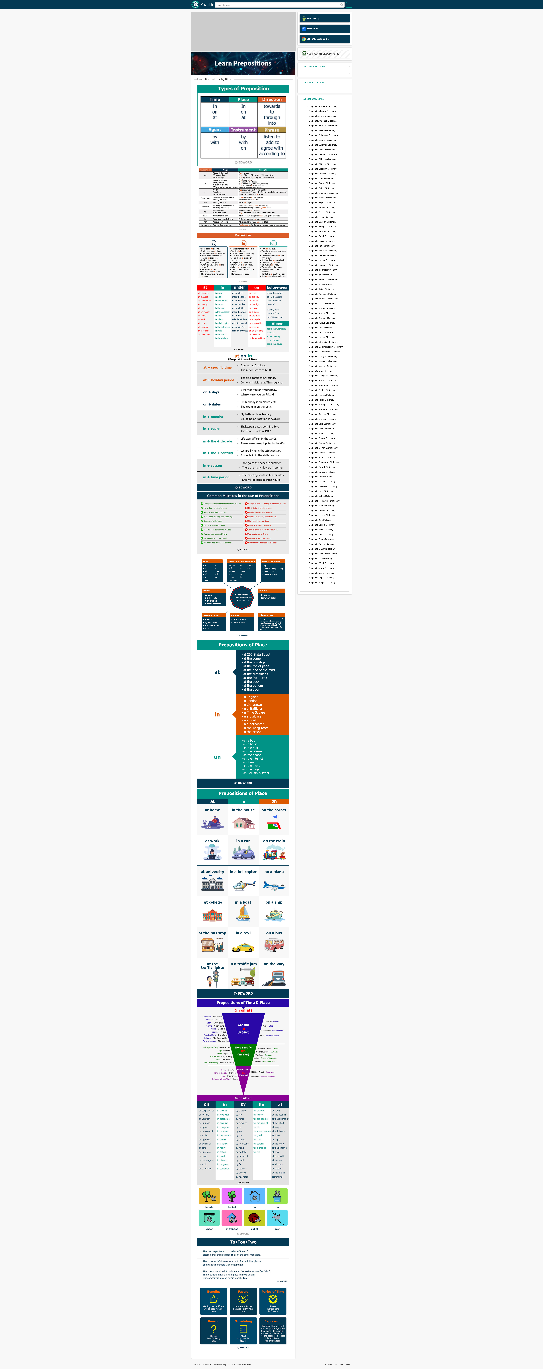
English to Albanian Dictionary (322, 111)
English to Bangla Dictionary (322, 525)
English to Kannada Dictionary (323, 553)
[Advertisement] (243, 31)
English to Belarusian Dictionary (323, 135)
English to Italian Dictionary (321, 289)
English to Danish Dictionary (322, 183)
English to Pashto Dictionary (322, 390)
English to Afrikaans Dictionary (323, 106)
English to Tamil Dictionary (321, 534)
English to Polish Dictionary (321, 400)
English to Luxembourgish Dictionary (326, 347)
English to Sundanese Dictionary (324, 462)
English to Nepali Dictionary (321, 577)
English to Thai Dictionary (320, 558)
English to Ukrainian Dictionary (323, 486)
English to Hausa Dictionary (322, 246)
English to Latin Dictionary (321, 332)
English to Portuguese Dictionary (324, 404)
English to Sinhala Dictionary (322, 438)
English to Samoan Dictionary (322, 419)
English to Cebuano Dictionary (323, 154)
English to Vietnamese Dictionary (324, 501)
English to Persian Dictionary (322, 395)
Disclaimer (339, 1365)
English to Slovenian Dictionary (323, 448)
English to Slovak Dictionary (322, 443)
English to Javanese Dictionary (323, 299)
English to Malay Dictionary (321, 573)
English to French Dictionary (322, 212)
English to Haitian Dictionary (322, 241)
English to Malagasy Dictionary (323, 356)
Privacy (330, 1365)
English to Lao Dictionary (320, 327)
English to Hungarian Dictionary (323, 265)
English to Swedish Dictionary (322, 472)
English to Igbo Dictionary (320, 274)
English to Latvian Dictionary (322, 337)
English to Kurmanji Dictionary (323, 318)
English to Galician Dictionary (322, 222)
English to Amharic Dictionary (322, 116)
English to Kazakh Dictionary (322, 303)
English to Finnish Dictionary (322, 207)
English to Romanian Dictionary (323, 409)
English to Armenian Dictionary (323, 121)
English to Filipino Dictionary (322, 202)
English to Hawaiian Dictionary (323, 250)
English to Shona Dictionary (321, 428)
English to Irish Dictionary (320, 284)
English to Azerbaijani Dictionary (324, 125)
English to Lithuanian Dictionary (323, 342)
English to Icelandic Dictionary (323, 270)
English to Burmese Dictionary (323, 380)
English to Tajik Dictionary (321, 476)
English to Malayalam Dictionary (324, 361)
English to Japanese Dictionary (323, 294)
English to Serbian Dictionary (322, 424)
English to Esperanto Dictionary (323, 193)
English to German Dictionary (322, 231)
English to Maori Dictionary (321, 371)
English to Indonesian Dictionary (324, 279)
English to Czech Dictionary (322, 178)
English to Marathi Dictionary (322, 549)
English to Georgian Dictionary (323, 226)
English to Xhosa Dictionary (321, 505)
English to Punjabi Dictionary (322, 582)
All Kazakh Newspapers (323, 54)
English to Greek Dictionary (321, 236)
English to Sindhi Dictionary (321, 433)
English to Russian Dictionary (322, 414)
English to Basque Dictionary (322, 130)
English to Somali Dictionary (322, 452)
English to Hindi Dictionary (321, 529)
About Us (322, 1365)
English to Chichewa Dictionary (323, 159)
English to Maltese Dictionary (322, 366)
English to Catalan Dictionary (322, 149)
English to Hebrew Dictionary (322, 255)
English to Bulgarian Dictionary (323, 145)
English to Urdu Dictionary (321, 491)
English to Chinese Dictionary (322, 164)
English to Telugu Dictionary (321, 539)
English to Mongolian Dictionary (323, 375)
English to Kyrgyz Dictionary (322, 323)
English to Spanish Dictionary (322, 457)
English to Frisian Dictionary (322, 217)
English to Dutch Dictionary (321, 188)
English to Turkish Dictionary (322, 481)
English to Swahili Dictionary (322, 467)
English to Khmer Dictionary (322, 308)
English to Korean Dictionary (322, 313)
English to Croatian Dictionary (322, 173)
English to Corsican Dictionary (323, 169)
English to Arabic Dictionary (321, 568)
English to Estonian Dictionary (323, 198)
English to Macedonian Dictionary (324, 351)
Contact (348, 1365)
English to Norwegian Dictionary (323, 385)
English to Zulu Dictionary (320, 520)
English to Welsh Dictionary (321, 563)
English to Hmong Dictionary (322, 260)
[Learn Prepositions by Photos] (243, 74)
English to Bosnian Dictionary (322, 140)
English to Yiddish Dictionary (322, 510)
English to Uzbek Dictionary (322, 496)
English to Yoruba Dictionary (322, 515)
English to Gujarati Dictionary (322, 544)
